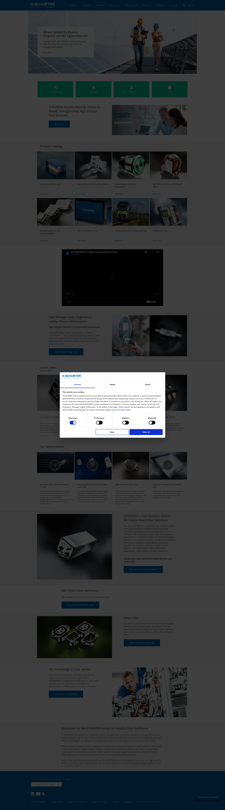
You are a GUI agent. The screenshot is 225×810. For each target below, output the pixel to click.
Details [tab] (112, 384)
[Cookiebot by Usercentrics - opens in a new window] (152, 376)
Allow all (146, 432)
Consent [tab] (77, 384)
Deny (112, 432)
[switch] (99, 423)
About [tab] (147, 384)
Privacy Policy (124, 410)
